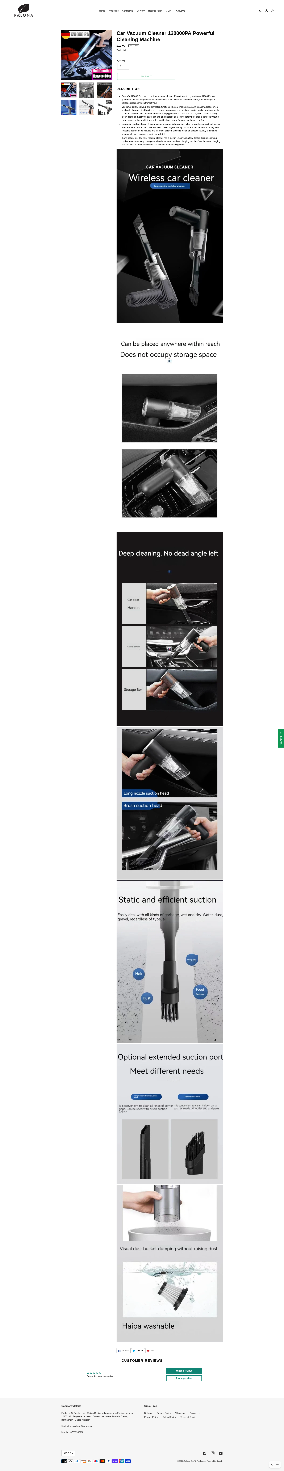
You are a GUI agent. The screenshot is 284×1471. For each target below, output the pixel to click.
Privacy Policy (151, 1417)
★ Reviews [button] (281, 738)
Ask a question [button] (184, 1378)
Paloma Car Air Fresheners (195, 1461)
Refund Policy (169, 1417)
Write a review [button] (184, 1371)
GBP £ (67, 1453)
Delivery (148, 1413)
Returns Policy (164, 1413)
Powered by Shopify (214, 1461)
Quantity (121, 60)
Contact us (195, 1413)
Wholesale (180, 1413)
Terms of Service (188, 1417)
